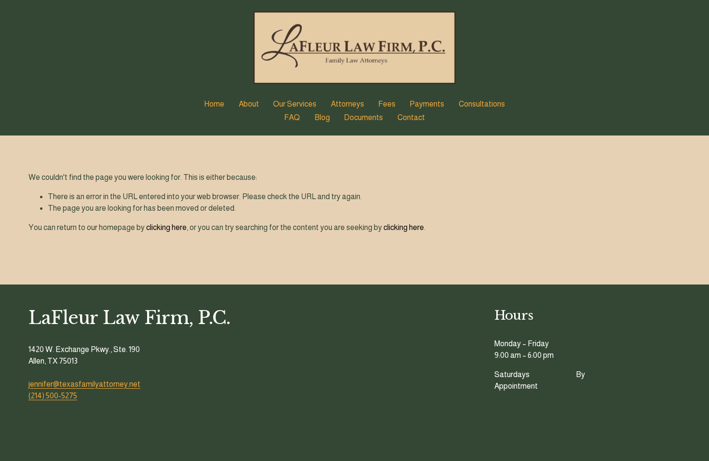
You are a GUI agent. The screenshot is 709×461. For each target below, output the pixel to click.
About (249, 104)
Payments (426, 104)
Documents (363, 117)
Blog (322, 117)
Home (214, 104)
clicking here (166, 227)
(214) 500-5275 (52, 396)
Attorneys (347, 104)
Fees (386, 104)
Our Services (294, 104)
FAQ (292, 117)
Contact (411, 117)
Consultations (482, 104)
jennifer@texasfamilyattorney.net (84, 384)
